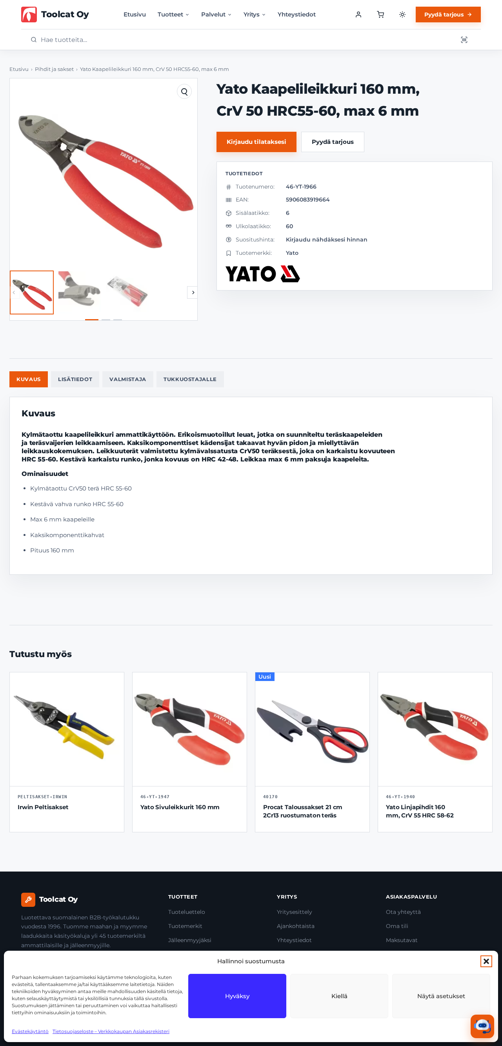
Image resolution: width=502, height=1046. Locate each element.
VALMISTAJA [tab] (127, 379)
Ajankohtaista (296, 926)
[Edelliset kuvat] (13, 292)
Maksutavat (402, 940)
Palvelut (213, 14)
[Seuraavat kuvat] (193, 292)
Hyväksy (237, 996)
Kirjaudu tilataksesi (256, 141)
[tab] (91, 319)
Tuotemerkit (185, 926)
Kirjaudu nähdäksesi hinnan (326, 239)
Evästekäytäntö (30, 1031)
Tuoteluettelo (186, 911)
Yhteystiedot (297, 14)
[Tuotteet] (380, 14)
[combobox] (247, 40)
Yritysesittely (294, 911)
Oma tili (397, 926)
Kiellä (339, 996)
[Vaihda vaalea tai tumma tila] (402, 14)
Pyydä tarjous (444, 14)
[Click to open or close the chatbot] (482, 1026)
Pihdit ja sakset (54, 69)
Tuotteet (170, 14)
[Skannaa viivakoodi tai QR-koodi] (464, 39)
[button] (486, 961)
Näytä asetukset (441, 996)
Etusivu (135, 14)
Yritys (252, 14)
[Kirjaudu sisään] (358, 14)
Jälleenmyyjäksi (189, 940)
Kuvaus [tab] (28, 379)
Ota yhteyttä (403, 911)
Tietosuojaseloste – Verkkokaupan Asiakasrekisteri (111, 1031)
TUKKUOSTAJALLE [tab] (190, 379)
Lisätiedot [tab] (75, 379)
